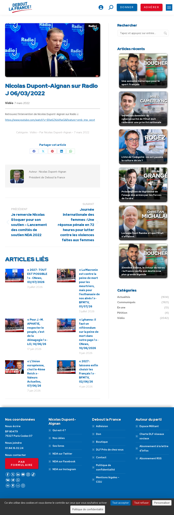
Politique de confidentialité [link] (105, 467)
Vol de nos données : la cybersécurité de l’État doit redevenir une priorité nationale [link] (141, 119)
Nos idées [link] (59, 438)
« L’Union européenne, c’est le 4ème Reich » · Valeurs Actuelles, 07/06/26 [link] (36, 373)
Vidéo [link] (9, 103)
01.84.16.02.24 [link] (14, 448)
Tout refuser (141, 503)
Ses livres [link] (58, 446)
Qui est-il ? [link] (59, 430)
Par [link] (55, 132)
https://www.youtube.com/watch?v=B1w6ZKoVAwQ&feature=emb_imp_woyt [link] (50, 120)
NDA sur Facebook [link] (64, 461)
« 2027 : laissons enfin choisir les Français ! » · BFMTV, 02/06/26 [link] (88, 371)
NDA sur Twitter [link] (62, 453)
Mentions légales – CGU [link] (107, 480)
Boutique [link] (102, 442)
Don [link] (98, 434)
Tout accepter (120, 503)
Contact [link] (101, 457)
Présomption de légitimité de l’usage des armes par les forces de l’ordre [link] (141, 195)
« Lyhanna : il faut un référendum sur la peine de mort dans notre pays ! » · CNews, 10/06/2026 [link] (89, 334)
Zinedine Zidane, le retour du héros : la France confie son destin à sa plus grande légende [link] (143, 271)
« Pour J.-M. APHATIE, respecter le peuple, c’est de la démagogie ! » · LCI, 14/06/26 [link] (37, 332)
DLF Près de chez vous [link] (110, 449)
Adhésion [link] (102, 426)
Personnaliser (162, 503)
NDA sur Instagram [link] (64, 469)
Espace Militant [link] (149, 426)
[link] (169, 7)
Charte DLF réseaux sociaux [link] (152, 436)
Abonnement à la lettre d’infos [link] (154, 448)
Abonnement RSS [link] (151, 458)
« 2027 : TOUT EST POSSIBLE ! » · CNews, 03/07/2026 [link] (37, 276)
